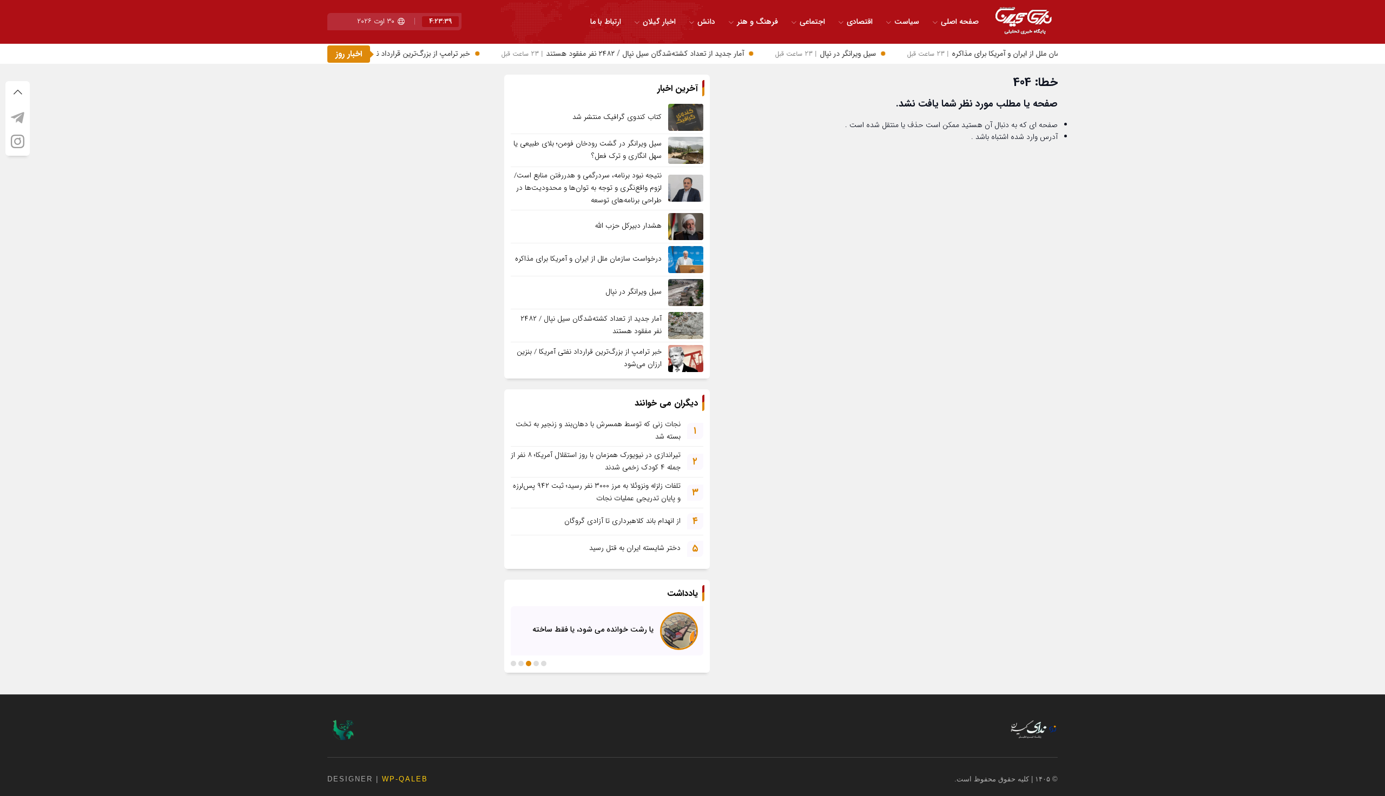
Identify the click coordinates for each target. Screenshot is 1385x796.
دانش (706, 22)
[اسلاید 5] (513, 663)
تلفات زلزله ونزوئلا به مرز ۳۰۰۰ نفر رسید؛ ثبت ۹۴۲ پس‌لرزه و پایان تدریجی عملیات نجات (597, 492)
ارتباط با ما (605, 22)
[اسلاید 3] (528, 663)
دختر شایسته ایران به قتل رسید (635, 548)
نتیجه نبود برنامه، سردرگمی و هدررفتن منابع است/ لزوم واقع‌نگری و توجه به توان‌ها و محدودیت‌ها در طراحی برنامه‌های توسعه (588, 188)
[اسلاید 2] (536, 663)
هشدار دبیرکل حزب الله (628, 225)
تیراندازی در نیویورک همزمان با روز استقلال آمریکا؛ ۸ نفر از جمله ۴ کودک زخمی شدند (596, 461)
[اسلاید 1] (543, 663)
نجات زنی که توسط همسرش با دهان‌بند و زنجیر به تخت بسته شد (598, 430)
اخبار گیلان (659, 22)
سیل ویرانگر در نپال (840, 53)
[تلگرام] (17, 117)
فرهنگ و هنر (757, 22)
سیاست (906, 22)
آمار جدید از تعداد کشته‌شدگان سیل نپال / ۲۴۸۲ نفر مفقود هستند (637, 53)
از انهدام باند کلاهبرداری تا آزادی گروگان (622, 521)
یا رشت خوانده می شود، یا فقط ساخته (593, 629)
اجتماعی (812, 22)
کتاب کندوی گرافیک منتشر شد (617, 117)
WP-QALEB (405, 779)
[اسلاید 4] (521, 663)
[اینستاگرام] (17, 141)
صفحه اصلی (960, 22)
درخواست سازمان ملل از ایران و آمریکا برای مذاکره (1018, 53)
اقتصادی (860, 22)
